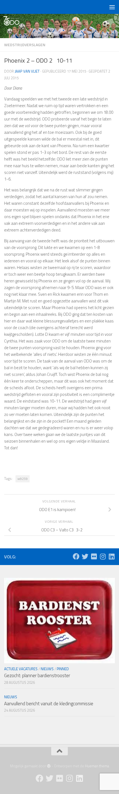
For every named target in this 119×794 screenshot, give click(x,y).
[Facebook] (76, 556)
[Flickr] (93, 556)
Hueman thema (97, 766)
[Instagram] (102, 556)
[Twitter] (85, 556)
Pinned (63, 669)
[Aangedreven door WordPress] (49, 766)
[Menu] (112, 7)
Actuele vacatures (21, 669)
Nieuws (47, 669)
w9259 (22, 478)
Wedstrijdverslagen (24, 45)
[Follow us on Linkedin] (111, 556)
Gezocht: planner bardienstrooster (37, 675)
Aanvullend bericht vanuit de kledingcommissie (48, 703)
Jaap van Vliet (27, 71)
